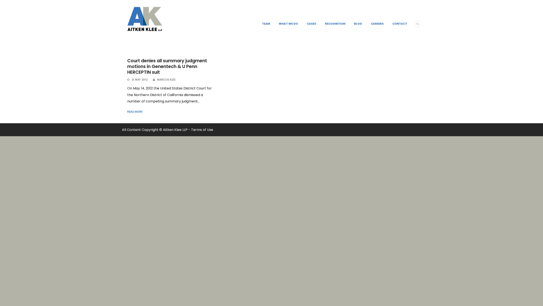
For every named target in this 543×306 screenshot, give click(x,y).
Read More (135, 111)
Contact (399, 24)
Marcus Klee (166, 79)
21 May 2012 (140, 79)
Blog (358, 24)
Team (266, 24)
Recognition (335, 24)
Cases (311, 24)
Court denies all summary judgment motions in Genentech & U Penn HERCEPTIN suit (167, 66)
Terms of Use (202, 129)
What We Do (288, 24)
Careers (377, 24)
